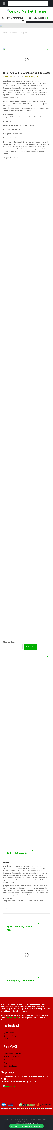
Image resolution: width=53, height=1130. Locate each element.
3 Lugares (23, 32)
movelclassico (13, 1017)
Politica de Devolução (12, 1057)
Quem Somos (9, 1033)
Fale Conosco (9, 1039)
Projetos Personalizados (13, 1063)
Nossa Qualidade (10, 1066)
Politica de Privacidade (12, 1060)
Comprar (30, 647)
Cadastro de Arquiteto (12, 1054)
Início (5, 32)
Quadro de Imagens (11, 1036)
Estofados (13, 32)
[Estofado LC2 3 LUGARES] (26, 750)
